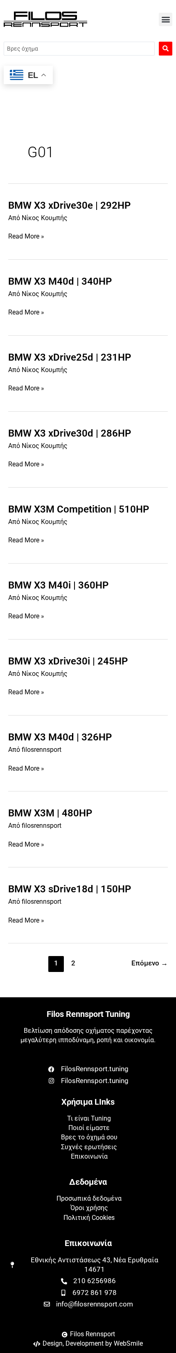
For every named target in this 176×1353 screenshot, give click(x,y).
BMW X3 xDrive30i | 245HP (68, 661)
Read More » (26, 236)
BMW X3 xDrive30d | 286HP (69, 433)
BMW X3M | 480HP (50, 813)
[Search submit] (165, 49)
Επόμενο (149, 963)
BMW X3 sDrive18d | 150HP (69, 889)
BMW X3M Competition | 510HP (78, 509)
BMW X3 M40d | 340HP (60, 281)
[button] (165, 19)
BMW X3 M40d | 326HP (60, 737)
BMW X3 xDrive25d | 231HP (69, 357)
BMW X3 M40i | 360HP (58, 585)
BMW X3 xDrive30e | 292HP (69, 205)
